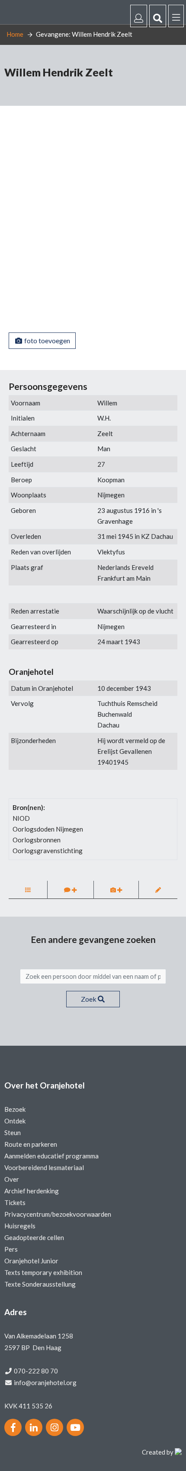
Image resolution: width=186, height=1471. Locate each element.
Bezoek (15, 1109)
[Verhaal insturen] (70, 890)
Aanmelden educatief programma (51, 1156)
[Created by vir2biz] (178, 1452)
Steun (12, 1132)
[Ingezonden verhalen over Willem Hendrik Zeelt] (28, 890)
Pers (11, 1249)
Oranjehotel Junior (31, 1261)
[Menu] (176, 16)
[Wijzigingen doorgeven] (158, 890)
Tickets (15, 1202)
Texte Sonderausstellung (40, 1284)
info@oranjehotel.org (45, 1382)
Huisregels (19, 1226)
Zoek (89, 999)
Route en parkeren (30, 1144)
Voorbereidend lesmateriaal (44, 1167)
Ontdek (15, 1121)
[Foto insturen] (116, 890)
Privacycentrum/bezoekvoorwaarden (57, 1214)
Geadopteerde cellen (34, 1237)
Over (11, 1179)
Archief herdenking (31, 1191)
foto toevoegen (46, 340)
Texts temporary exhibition (43, 1272)
